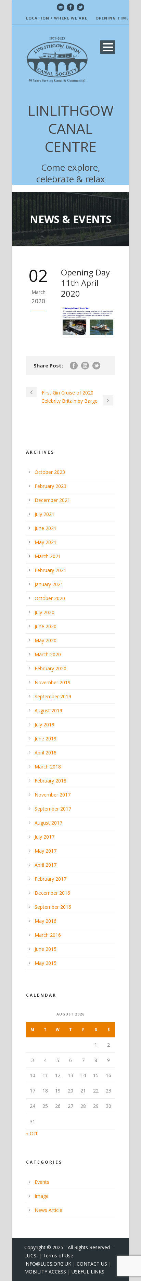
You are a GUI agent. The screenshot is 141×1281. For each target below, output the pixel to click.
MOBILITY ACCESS (45, 1271)
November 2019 (52, 682)
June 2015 (45, 949)
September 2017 (53, 808)
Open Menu (107, 47)
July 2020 (44, 612)
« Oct (32, 1133)
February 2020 (50, 668)
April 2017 (45, 865)
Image (42, 1196)
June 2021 (45, 528)
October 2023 (50, 472)
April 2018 (45, 752)
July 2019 (44, 724)
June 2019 (45, 738)
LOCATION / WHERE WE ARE (56, 18)
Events (42, 1182)
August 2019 (48, 710)
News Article (48, 1210)
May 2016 (45, 921)
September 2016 (53, 907)
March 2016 (48, 935)
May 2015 (45, 963)
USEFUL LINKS (88, 1271)
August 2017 (48, 822)
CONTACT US (92, 1263)
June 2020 (45, 626)
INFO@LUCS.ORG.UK (47, 1263)
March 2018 (48, 766)
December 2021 (52, 500)
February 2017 (50, 879)
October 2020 (50, 598)
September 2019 (53, 696)
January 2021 (49, 584)
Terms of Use (58, 1255)
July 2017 (44, 836)
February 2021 (50, 570)
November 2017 (52, 794)
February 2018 (50, 780)
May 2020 (45, 640)
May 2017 (45, 850)
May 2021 (45, 542)
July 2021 (44, 514)
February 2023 (50, 486)
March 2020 (48, 654)
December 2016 (52, 893)
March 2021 (48, 556)
